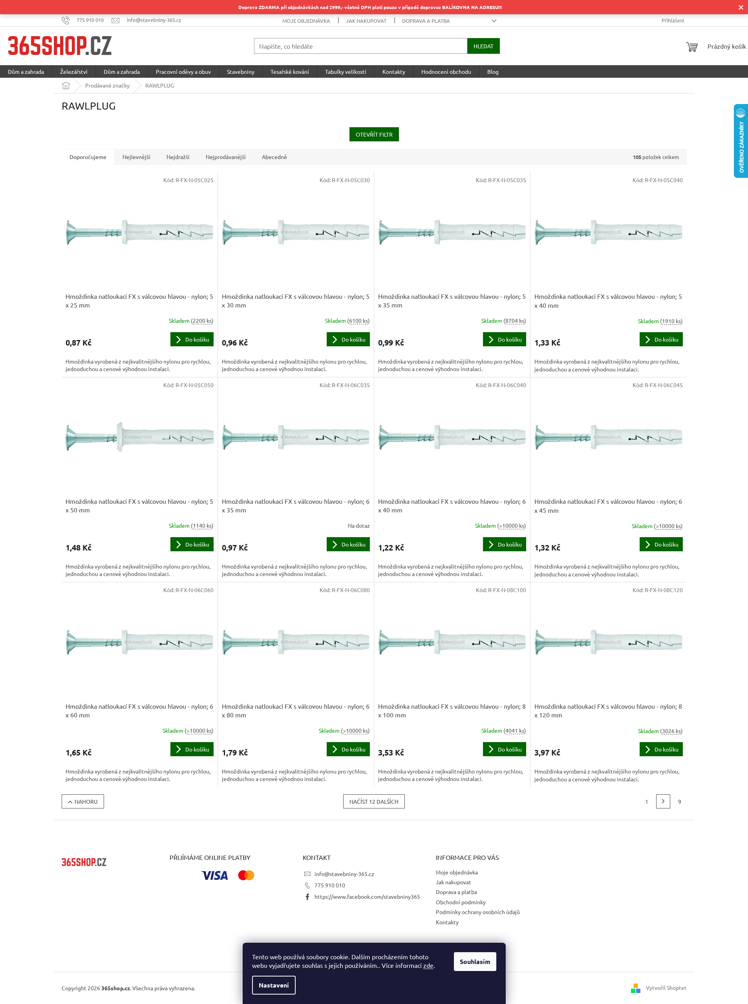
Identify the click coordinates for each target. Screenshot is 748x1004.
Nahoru (86, 801)
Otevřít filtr (374, 134)
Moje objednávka (306, 20)
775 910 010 (330, 885)
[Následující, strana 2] (663, 801)
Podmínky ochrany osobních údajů (478, 911)
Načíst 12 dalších (374, 801)
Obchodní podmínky (461, 901)
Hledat (484, 45)
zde (428, 965)
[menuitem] (26, 71)
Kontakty (447, 921)
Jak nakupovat (366, 20)
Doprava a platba (426, 20)
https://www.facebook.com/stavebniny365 (367, 896)
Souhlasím (475, 961)
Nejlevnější (136, 156)
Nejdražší (178, 156)
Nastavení (274, 985)
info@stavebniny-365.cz (344, 873)
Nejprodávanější (226, 156)
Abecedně (274, 156)
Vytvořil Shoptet (666, 987)
